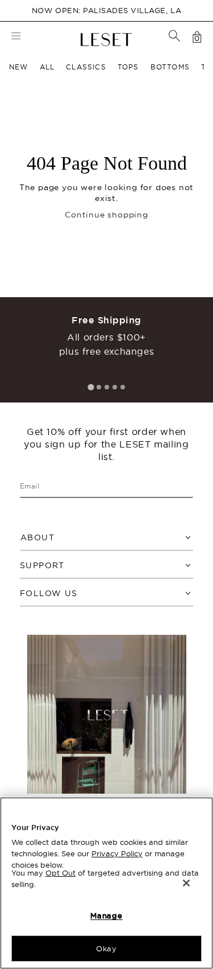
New (18, 67)
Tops (128, 67)
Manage (106, 915)
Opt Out (60, 872)
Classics (86, 67)
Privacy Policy (117, 853)
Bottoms (170, 67)
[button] (174, 36)
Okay (106, 948)
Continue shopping (106, 215)
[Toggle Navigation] (16, 37)
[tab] (90, 387)
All (47, 67)
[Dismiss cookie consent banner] (186, 883)
